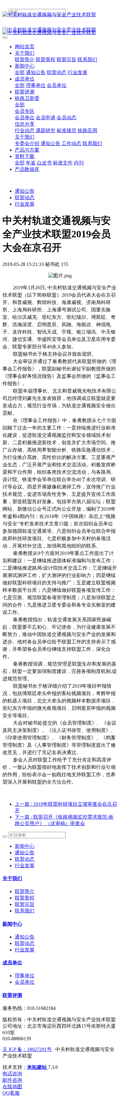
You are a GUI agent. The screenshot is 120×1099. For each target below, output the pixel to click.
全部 (20, 72)
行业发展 (24, 204)
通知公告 (24, 191)
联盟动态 (24, 197)
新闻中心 (24, 846)
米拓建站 (37, 1067)
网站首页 (24, 46)
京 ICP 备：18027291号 (27, 1049)
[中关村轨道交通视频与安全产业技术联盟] (60, 15)
